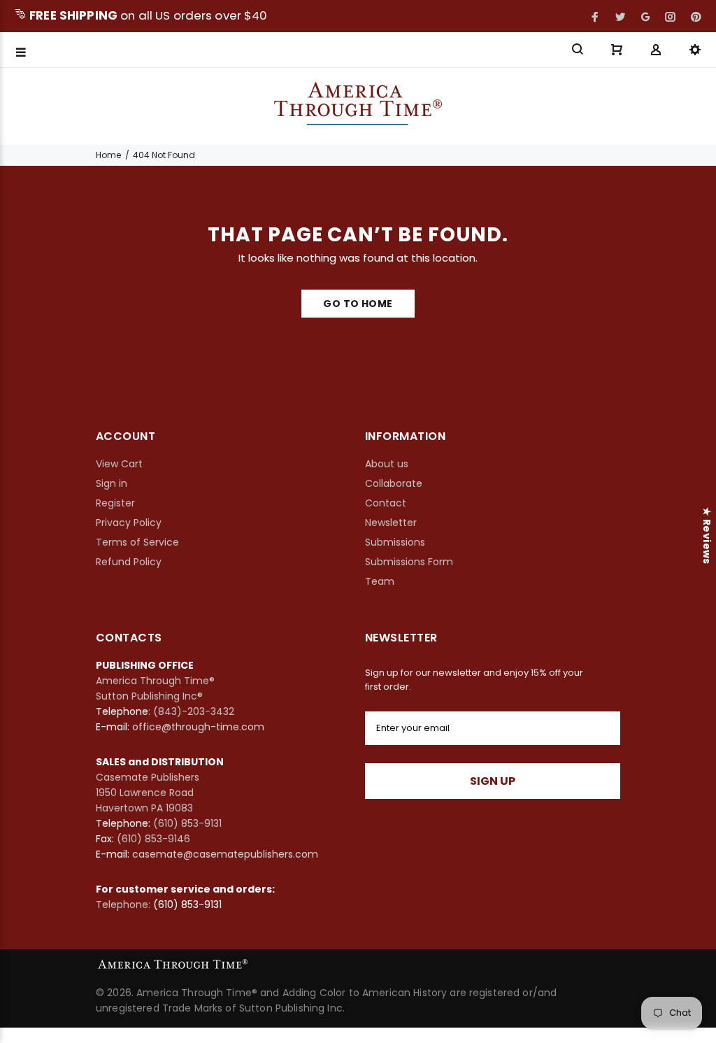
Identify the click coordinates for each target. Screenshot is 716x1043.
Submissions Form (409, 562)
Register (115, 503)
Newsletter (391, 523)
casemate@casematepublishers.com (225, 854)
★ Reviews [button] (707, 536)
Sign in (111, 483)
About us (386, 464)
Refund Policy (129, 562)
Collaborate (393, 483)
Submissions (395, 542)
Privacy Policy (129, 523)
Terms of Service (137, 542)
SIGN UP (492, 781)
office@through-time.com (198, 727)
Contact (385, 503)
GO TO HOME (357, 304)
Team (379, 581)
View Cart (119, 464)
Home (108, 155)
